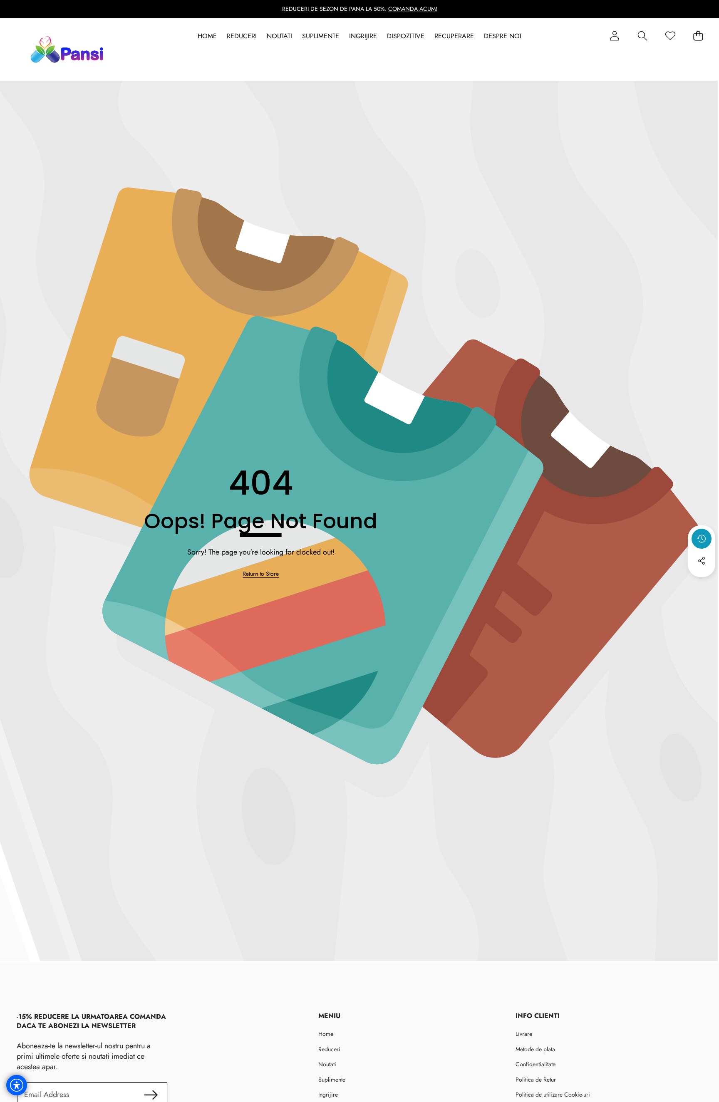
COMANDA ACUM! (412, 9)
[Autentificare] (614, 36)
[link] (261, 574)
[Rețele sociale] (702, 561)
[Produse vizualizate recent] (702, 539)
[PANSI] (69, 49)
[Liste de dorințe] (670, 36)
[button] (642, 36)
